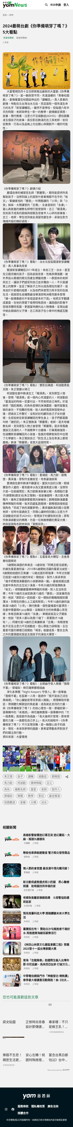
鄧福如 (8, 796)
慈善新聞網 (8, 37)
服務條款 (23, 1106)
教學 (30, 796)
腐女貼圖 (9, 1022)
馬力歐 (8, 783)
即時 (11, 15)
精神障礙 (36, 783)
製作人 (56, 789)
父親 (33, 802)
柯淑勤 (21, 783)
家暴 (23, 802)
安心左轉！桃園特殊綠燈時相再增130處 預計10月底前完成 (35, 1057)
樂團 (20, 796)
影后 (41, 796)
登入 (66, 5)
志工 (49, 783)
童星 (33, 789)
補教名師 (20, 789)
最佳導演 (54, 796)
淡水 (44, 802)
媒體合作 (23, 1113)
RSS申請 (55, 5)
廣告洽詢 (53, 1106)
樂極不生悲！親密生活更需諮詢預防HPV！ (12, 1057)
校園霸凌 (9, 802)
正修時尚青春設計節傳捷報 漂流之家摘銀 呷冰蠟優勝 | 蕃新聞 (35, 1024)
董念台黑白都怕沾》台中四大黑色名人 (58, 1057)
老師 (44, 789)
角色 (7, 789)
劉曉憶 (56, 776)
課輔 (30, 776)
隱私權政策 (38, 1106)
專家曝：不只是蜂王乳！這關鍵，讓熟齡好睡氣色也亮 (58, 1024)
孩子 (20, 776)
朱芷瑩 (8, 776)
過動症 (43, 776)
